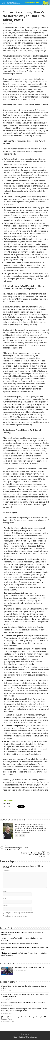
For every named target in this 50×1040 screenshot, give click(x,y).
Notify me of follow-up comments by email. (19, 913)
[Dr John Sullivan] (25, 2)
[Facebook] (21, 1034)
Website (5, 905)
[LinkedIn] (26, 1034)
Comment (6, 871)
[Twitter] (24, 1034)
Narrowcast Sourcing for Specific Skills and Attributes (16, 847)
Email (5, 898)
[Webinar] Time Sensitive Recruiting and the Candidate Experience (23, 1002)
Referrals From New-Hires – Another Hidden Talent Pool (19, 944)
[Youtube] (28, 1034)
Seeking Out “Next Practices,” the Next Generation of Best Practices (33, 854)
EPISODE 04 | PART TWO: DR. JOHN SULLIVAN (29, 968)
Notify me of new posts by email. (16, 916)
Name (5, 891)
